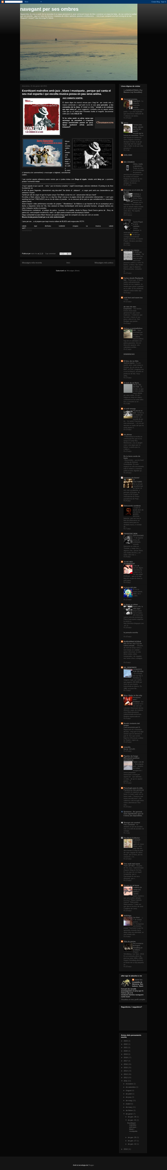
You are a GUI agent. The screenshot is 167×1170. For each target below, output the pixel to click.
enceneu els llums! (131, 478)
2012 (126, 1077)
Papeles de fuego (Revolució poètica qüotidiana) (131, 758)
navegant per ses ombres (49, 9)
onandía (127, 747)
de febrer (129, 1110)
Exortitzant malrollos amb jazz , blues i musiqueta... (132, 1128)
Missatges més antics (104, 263)
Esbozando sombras (132, 506)
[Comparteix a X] (65, 254)
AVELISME (128, 155)
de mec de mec (130, 307)
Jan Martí (136, 917)
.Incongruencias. (131, 99)
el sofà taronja (130, 409)
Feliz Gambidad (129, 824)
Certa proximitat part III (132, 727)
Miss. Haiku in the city (133, 695)
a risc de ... (137, 566)
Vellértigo (127, 916)
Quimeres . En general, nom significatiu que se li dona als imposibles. (133, 814)
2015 (126, 1067)
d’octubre (130, 1084)
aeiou (126, 123)
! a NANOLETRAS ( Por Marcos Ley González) (133, 91)
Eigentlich (136, 101)
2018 (126, 1057)
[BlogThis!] (63, 254)
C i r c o (136, 589)
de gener (129, 1114)
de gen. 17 (132, 1141)
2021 (126, 1047)
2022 (126, 1044)
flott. (125, 280)
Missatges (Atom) (73, 271)
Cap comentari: (50, 253)
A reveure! (137, 840)
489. (135, 330)
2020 (126, 1051)
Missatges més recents (32, 263)
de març (129, 1107)
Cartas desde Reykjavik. (134, 278)
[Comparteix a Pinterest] (70, 254)
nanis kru (138, 980)
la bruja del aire (130, 587)
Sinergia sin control (132, 823)
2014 (126, 1071)
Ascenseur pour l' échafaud (137, 699)
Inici (68, 263)
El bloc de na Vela (131, 361)
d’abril (128, 1104)
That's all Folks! (129, 866)
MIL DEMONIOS (130, 667)
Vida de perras (130, 941)
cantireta (127, 220)
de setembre (131, 1087)
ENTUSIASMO (138, 536)
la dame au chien (131, 604)
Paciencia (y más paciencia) (134, 790)
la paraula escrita (131, 632)
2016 (126, 1064)
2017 (126, 1061)
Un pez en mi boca (131, 885)
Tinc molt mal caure (132, 864)
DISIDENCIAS (129, 354)
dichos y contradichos (133, 328)
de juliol (129, 1094)
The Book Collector (132, 838)
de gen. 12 (132, 1144)
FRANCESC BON (130, 534)
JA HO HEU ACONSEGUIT (129, 563)
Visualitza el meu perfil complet (133, 999)
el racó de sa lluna (131, 383)
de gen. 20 (132, 1137)
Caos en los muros (131, 250)
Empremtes (128, 309)
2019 (126, 1054)
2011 (126, 1081)
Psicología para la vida (133, 788)
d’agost (129, 1090)
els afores (128, 435)
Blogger (91, 1165)
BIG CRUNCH (129, 162)
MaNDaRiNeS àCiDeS (132, 641)
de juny (129, 1097)
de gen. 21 (132, 1120)
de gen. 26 (132, 1117)
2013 (126, 1074)
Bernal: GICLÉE (129, 749)
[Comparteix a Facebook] (68, 254)
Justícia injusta (129, 363)
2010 (126, 1149)
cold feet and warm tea (133, 298)
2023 (126, 1041)
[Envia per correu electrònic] (61, 254)
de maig (129, 1100)
